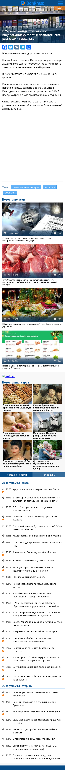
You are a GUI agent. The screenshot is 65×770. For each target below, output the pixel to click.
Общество (59, 8)
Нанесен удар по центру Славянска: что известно (32, 649)
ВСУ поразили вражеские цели (32, 577)
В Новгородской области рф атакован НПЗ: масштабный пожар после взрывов (32, 658)
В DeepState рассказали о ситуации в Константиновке (32, 508)
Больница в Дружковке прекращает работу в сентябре (32, 721)
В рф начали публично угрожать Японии (32, 560)
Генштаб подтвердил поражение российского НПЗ (32, 544)
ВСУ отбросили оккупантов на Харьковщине (32, 712)
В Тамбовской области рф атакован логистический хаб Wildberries (32, 639)
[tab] (16, 474)
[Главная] (23, 3)
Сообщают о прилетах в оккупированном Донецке (32, 517)
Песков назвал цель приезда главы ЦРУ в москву (32, 585)
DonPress (35, 3)
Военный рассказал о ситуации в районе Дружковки (32, 703)
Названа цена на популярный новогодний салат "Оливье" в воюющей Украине (32, 349)
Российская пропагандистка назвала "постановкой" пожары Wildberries (32, 594)
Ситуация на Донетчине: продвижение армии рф (32, 668)
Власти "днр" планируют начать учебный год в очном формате (32, 623)
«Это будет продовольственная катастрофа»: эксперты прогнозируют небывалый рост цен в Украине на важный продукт (32, 265)
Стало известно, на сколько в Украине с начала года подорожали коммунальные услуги (32, 222)
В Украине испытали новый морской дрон (32, 631)
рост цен (10, 192)
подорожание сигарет (26, 187)
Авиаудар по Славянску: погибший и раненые (32, 553)
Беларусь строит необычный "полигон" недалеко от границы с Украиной (32, 568)
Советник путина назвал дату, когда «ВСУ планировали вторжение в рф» (32, 747)
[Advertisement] (32, 146)
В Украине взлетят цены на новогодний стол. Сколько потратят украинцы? (32, 308)
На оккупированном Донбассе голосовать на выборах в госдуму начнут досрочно (32, 613)
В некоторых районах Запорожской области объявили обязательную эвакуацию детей (32, 499)
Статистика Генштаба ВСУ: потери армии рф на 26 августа (32, 677)
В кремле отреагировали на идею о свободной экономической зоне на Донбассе (32, 756)
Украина (50, 187)
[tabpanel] (32, 620)
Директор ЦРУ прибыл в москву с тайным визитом (32, 730)
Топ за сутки (48, 474)
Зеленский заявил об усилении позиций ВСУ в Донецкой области (32, 527)
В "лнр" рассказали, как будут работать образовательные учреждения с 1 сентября (32, 604)
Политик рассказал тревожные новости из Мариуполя (32, 693)
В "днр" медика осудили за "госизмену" (32, 739)
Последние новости (16, 474)
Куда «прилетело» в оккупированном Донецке (32, 490)
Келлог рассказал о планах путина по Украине (32, 536)
